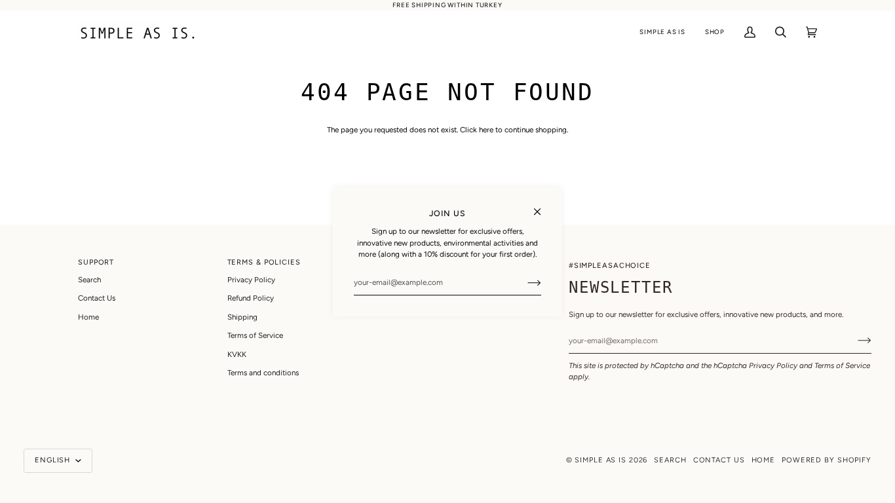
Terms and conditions (263, 372)
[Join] (523, 282)
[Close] (543, 206)
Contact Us (96, 298)
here (486, 129)
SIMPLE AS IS (600, 460)
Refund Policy (250, 298)
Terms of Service (842, 365)
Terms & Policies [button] (264, 262)
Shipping (242, 317)
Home (88, 317)
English (54, 460)
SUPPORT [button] (96, 262)
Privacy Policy (773, 365)
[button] (662, 32)
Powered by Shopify (826, 460)
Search (89, 279)
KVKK (236, 354)
